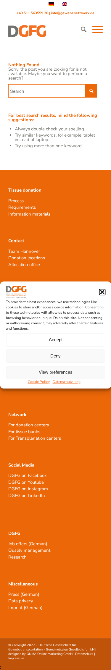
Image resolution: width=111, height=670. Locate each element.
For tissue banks (24, 432)
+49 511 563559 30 (33, 13)
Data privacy (20, 601)
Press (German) (23, 594)
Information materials (29, 214)
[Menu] (94, 29)
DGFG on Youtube (26, 482)
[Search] (80, 29)
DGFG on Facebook (27, 475)
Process (16, 201)
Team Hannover (24, 251)
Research (17, 557)
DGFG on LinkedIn (26, 496)
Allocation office (24, 265)
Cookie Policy (39, 381)
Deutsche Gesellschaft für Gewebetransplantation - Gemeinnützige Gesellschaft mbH (51, 647)
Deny (55, 355)
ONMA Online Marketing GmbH (50, 654)
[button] (102, 292)
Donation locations (26, 258)
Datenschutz (84, 654)
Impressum (16, 658)
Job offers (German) (27, 544)
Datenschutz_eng (67, 381)
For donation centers (28, 425)
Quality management (29, 550)
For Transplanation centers (34, 438)
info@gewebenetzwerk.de (72, 13)
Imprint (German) (25, 608)
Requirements (22, 207)
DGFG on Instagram (28, 489)
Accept (55, 339)
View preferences (56, 372)
